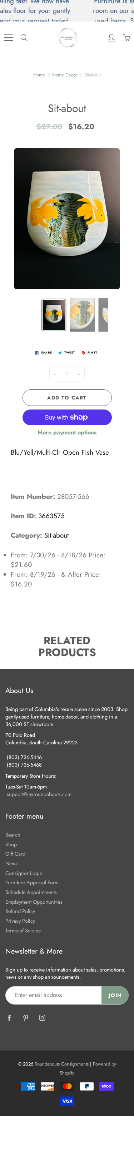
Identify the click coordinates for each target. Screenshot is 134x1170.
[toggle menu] (8, 37)
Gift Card (15, 853)
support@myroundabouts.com (39, 794)
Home (39, 74)
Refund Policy (20, 911)
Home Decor (64, 74)
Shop (11, 844)
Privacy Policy (20, 921)
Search (12, 834)
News (11, 863)
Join (115, 995)
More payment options (67, 432)
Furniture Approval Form (32, 882)
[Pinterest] (25, 1018)
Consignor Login (24, 873)
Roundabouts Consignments (62, 1064)
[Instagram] (42, 1018)
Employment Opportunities (34, 901)
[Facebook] (9, 1018)
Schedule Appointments (31, 892)
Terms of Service (23, 930)
